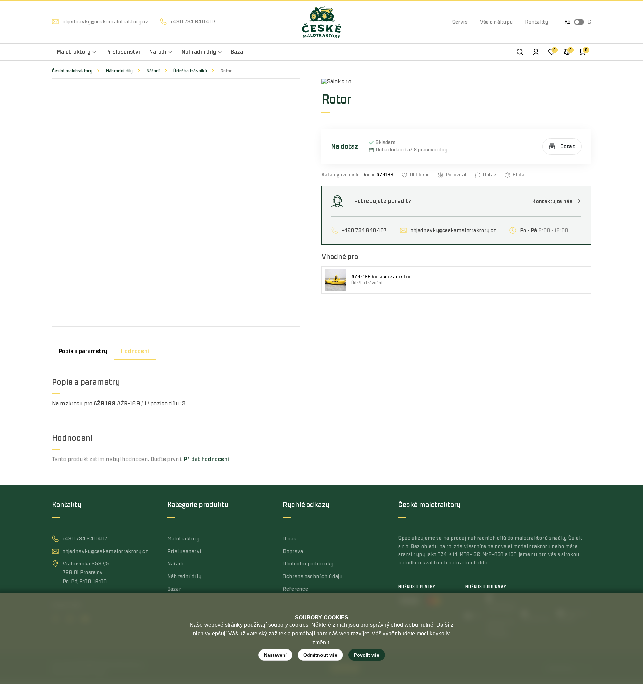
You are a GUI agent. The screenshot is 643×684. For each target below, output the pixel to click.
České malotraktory (72, 70)
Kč (567, 22)
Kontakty (536, 22)
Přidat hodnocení (206, 459)
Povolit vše (366, 655)
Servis (460, 22)
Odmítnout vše (320, 655)
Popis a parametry (83, 351)
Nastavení (275, 655)
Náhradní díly (119, 70)
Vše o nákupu (496, 22)
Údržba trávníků (190, 70)
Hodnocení (135, 351)
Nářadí (153, 70)
